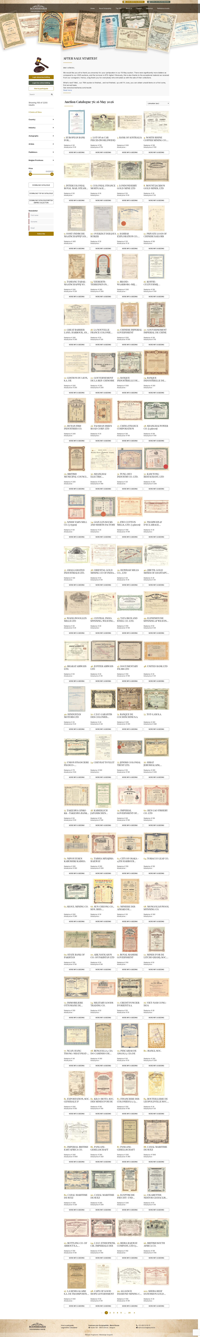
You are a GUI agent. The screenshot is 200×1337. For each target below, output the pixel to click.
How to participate (41, 88)
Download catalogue (41, 185)
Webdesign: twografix (106, 1335)
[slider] (30, 174)
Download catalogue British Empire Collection (41, 202)
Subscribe (41, 234)
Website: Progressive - (92, 1335)
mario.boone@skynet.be (146, 1327)
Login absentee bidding (41, 77)
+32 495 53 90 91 (144, 1325)
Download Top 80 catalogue (41, 193)
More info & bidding (76, 152)
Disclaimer (73, 1327)
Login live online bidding (41, 83)
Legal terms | (65, 1327)
